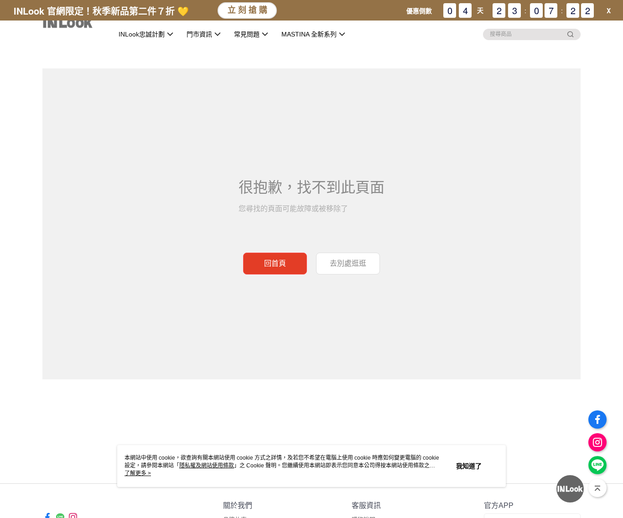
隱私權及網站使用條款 (206, 465)
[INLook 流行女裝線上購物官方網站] (72, 24)
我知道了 (469, 466)
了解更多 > (138, 473)
